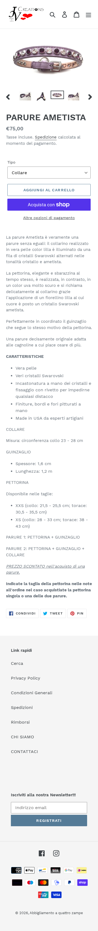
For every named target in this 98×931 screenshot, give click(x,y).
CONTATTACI (24, 751)
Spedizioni (22, 707)
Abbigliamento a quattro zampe (56, 913)
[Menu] (88, 14)
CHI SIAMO (22, 736)
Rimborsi (20, 722)
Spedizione (46, 137)
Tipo (11, 162)
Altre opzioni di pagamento (49, 218)
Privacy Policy (25, 678)
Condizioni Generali (31, 692)
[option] (25, 96)
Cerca (17, 663)
